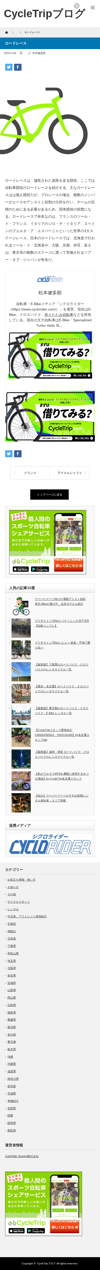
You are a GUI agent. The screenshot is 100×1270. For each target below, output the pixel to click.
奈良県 (11, 975)
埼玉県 (11, 960)
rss (76, 6)
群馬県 (11, 1086)
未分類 (11, 1034)
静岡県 (11, 1123)
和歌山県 (13, 953)
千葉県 (11, 945)
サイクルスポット (18, 901)
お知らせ (13, 887)
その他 (11, 894)
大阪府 (11, 968)
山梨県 (11, 990)
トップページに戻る (49, 494)
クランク (30, 473)
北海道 (11, 938)
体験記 (11, 931)
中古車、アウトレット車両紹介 (27, 916)
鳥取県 (11, 1130)
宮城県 (11, 982)
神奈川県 (13, 1078)
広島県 (11, 1005)
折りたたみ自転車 (59, 315)
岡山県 (11, 997)
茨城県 (11, 1093)
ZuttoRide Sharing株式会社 (22, 1156)
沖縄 (10, 1056)
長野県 (11, 1108)
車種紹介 (13, 1100)
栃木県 (11, 1049)
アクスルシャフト (69, 473)
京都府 (11, 923)
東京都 (11, 1041)
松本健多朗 (39, 53)
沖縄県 (11, 1063)
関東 (10, 1115)
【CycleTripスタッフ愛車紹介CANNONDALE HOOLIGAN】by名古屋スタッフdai (62, 734)
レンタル (13, 909)
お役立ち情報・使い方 (21, 879)
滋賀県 (11, 1071)
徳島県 (11, 1012)
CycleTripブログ (44, 13)
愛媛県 (11, 1019)
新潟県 (11, 1027)
